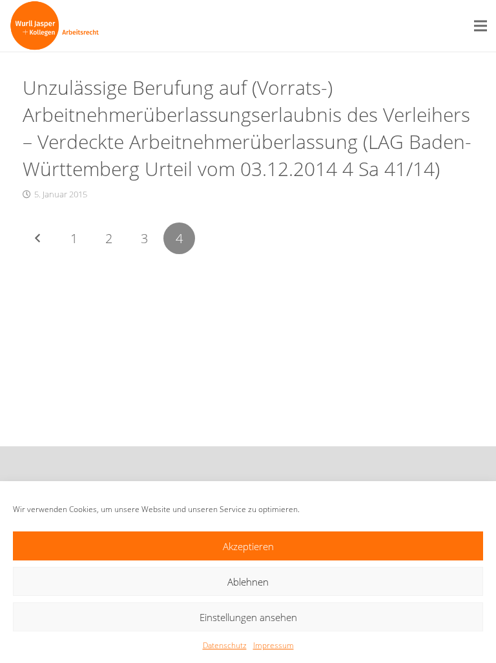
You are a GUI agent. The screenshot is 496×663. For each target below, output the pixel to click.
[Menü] (480, 26)
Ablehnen (248, 581)
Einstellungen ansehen (248, 617)
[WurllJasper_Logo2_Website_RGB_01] (54, 26)
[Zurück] (38, 238)
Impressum (273, 645)
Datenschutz (225, 645)
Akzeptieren (248, 546)
